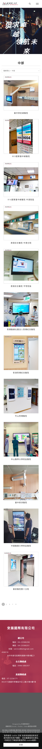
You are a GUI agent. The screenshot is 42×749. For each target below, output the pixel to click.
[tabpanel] (21, 31)
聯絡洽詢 (23, 2)
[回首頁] (10, 4)
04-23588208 (24, 642)
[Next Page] (12, 604)
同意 (21, 745)
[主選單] (37, 3)
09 (19, 665)
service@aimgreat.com (24, 649)
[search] (30, 4)
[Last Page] (15, 604)
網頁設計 (27, 724)
